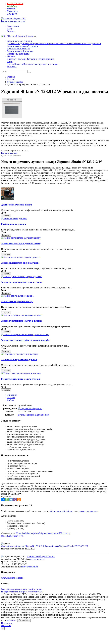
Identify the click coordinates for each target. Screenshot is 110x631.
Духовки (11, 43)
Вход (9, 28)
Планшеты (24, 54)
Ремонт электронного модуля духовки (20, 379)
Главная (11, 77)
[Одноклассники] (19, 499)
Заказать (6, 216)
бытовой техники (9, 589)
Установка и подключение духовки (19, 359)
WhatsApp (12, 6)
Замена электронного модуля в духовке (21, 321)
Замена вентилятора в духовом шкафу (21, 243)
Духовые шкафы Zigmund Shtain (33, 415)
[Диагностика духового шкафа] (7, 199)
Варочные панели (55, 43)
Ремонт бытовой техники (19, 41)
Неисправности (15, 578)
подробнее (11, 620)
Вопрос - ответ (26, 591)
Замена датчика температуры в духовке (21, 282)
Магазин (11, 56)
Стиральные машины (75, 43)
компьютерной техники (30, 589)
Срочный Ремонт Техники (21, 36)
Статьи (10, 64)
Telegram (11, 8)
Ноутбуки (11, 48)
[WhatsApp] (7, 499)
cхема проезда (37, 559)
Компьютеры (23, 48)
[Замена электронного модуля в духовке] (21, 315)
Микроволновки (37, 43)
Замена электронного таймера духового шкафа (25, 340)
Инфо (9, 61)
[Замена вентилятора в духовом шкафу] (21, 238)
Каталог (11, 79)
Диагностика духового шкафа (16, 204)
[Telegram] (11, 499)
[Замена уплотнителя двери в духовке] (20, 257)
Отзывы (11, 397)
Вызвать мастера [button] (9, 153)
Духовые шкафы (15, 82)
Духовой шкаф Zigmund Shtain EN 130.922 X (66, 546)
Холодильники (93, 43)
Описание (12, 395)
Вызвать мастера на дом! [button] (13, 21)
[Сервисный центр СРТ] (13, 18)
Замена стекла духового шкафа (17, 301)
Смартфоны (12, 54)
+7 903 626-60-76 (15, 3)
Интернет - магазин (16, 59)
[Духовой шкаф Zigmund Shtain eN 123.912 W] (11, 118)
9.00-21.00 (12, 14)
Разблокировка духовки (13, 224)
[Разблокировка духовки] (14, 218)
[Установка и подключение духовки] (19, 354)
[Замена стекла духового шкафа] (17, 296)
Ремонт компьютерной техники (22, 46)
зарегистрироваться (87, 511)
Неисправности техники (45, 64)
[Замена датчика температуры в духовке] (21, 276)
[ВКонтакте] (3, 499)
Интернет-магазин (10, 591)
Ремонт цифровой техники (20, 51)
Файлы (10, 400)
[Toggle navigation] (35, 36)
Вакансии (28, 64)
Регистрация (13, 26)
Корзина (11, 31)
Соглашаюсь (24, 620)
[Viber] (15, 499)
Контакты (11, 66)
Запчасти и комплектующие (40, 59)
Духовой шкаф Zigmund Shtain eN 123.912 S (22, 546)
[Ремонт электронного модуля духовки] (21, 373)
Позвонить (6, 623)
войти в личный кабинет (61, 511)
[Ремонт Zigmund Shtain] (30, 408)
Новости (18, 64)
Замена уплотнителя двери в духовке (20, 263)
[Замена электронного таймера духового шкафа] (25, 334)
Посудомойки (22, 43)
